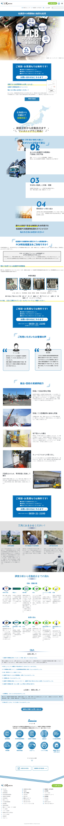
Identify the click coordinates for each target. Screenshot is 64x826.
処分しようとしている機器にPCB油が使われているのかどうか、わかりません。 (20, 666)
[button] (62, 3)
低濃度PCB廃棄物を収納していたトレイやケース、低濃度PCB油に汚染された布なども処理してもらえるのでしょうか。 (28, 681)
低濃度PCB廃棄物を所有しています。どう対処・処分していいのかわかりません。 (20, 657)
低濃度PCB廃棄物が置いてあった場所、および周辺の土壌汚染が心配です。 (19, 684)
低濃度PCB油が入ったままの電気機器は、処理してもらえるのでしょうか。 (19, 675)
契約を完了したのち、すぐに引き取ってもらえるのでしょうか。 (17, 702)
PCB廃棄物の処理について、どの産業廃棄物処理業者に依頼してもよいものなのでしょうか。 (23, 669)
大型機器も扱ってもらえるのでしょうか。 (12, 678)
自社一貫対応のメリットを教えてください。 (12, 672)
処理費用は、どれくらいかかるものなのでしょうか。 (14, 693)
